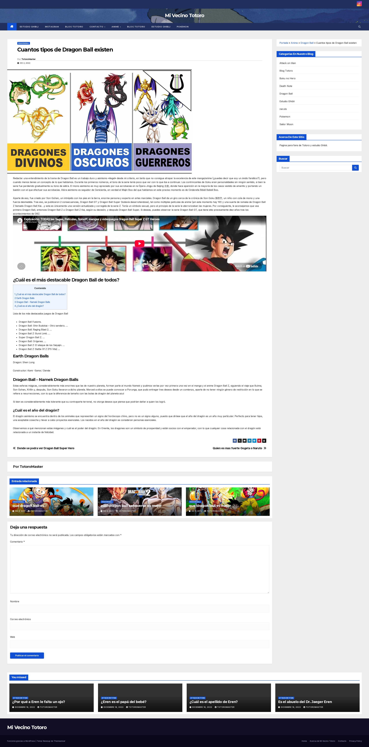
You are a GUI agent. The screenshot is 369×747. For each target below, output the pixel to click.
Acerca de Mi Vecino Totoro (322, 741)
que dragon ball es (28, 506)
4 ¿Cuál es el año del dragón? (29, 306)
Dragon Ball (23, 43)
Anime (115, 26)
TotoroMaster (28, 59)
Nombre (14, 601)
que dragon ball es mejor (210, 506)
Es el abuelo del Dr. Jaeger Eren (305, 702)
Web (12, 636)
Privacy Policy (355, 741)
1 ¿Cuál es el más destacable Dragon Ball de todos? (40, 294)
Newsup (46, 741)
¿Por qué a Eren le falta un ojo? (38, 702)
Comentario (17, 541)
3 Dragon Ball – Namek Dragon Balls (32, 302)
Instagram (52, 26)
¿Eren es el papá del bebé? (123, 702)
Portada (283, 42)
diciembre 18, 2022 (25, 707)
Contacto (97, 26)
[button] (359, 26)
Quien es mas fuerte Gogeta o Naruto (237, 448)
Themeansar (59, 741)
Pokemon (183, 26)
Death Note (285, 86)
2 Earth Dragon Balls (24, 298)
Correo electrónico (20, 619)
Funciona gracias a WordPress (21, 741)
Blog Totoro (74, 26)
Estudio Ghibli (29, 26)
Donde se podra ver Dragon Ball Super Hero (45, 448)
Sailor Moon (286, 124)
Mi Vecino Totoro (184, 15)
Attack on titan (287, 63)
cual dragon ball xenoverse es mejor (131, 506)
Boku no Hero (287, 78)
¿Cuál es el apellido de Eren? (214, 702)
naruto (283, 108)
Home (304, 741)
